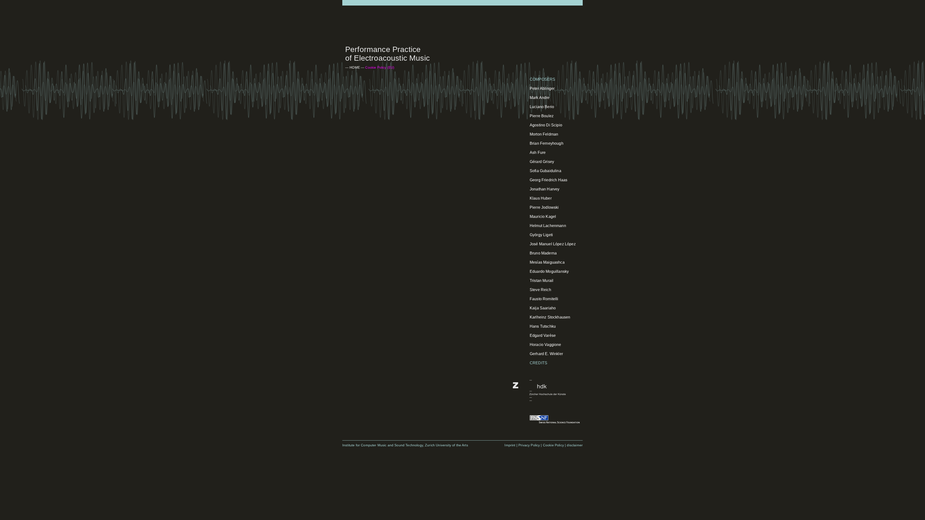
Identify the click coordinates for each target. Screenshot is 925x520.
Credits (538, 363)
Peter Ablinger (542, 88)
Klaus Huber (541, 198)
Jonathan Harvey (544, 189)
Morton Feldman (544, 134)
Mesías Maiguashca (547, 262)
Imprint (509, 445)
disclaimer (575, 445)
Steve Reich (540, 290)
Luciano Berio (542, 107)
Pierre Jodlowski (544, 207)
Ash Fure (538, 152)
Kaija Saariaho (543, 308)
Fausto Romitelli (544, 299)
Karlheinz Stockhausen (550, 317)
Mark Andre (540, 98)
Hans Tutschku (543, 326)
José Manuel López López (553, 244)
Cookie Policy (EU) (379, 67)
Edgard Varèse (543, 335)
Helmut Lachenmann (548, 226)
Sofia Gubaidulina (545, 171)
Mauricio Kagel (543, 216)
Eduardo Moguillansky (549, 271)
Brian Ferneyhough (546, 143)
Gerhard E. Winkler (546, 354)
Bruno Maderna (543, 253)
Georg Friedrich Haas (548, 180)
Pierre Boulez (542, 116)
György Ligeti (541, 235)
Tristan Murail (541, 281)
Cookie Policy (553, 445)
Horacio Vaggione (545, 345)
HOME (355, 67)
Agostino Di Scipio (546, 125)
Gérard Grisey (542, 162)
